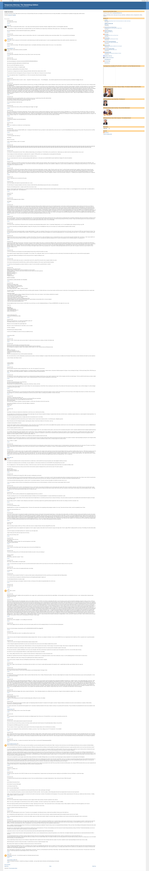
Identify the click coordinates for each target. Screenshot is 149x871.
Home (50, 866)
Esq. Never (106, 34)
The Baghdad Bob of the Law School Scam (111, 35)
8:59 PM (8, 543)
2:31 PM (8, 638)
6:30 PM (8, 388)
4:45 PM (8, 214)
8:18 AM (8, 616)
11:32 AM (8, 132)
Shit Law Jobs (107, 45)
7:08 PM (8, 447)
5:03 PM (8, 671)
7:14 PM (8, 730)
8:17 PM (8, 510)
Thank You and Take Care (109, 31)
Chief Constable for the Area (12, 743)
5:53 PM (8, 317)
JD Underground (108, 59)
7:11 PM (8, 455)
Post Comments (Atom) (13, 868)
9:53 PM (8, 582)
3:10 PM (8, 202)
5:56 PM (8, 341)
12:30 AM (8, 55)
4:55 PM (8, 239)
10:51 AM (8, 120)
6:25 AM (8, 862)
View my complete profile (107, 134)
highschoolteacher (10, 48)
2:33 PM (8, 191)
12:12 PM (8, 148)
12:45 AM (8, 765)
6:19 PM (8, 378)
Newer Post (6, 866)
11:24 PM (8, 46)
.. (7, 589)
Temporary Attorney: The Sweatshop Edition (21, 5)
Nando (8, 25)
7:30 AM (8, 94)
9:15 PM (8, 558)
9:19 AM (8, 103)
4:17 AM (8, 857)
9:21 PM (8, 571)
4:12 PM (8, 774)
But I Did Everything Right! (109, 48)
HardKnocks (9, 38)
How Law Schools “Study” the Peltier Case (111, 42)
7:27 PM (8, 817)
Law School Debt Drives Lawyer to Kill (111, 49)
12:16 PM (8, 159)
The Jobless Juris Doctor (109, 57)
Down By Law (107, 62)
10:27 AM (8, 629)
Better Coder (9, 457)
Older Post (94, 866)
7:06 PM (8, 717)
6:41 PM (8, 406)
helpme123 (107, 132)
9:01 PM (8, 548)
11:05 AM (8, 126)
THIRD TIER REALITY (108, 30)
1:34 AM (8, 76)
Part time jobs (9, 856)
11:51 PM (8, 597)
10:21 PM (8, 23)
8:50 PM (8, 741)
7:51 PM (8, 483)
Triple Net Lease (10, 709)
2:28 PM (8, 179)
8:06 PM (8, 490)
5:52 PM (8, 692)
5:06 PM (8, 677)
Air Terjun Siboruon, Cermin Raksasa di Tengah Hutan (113, 28)
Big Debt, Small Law (108, 55)
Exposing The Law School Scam (110, 27)
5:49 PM (8, 256)
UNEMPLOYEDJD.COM (109, 23)
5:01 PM (8, 665)
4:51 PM (8, 227)
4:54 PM (8, 233)
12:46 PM (8, 174)
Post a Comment (7, 864)
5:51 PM (8, 265)
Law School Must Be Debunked (110, 41)
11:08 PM (8, 36)
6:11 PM (8, 699)
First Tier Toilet (107, 61)
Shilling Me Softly (108, 52)
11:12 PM (8, 41)
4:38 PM (8, 796)
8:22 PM (8, 520)
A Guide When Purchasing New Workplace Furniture (113, 53)
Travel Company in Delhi (11, 859)
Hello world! (106, 24)
